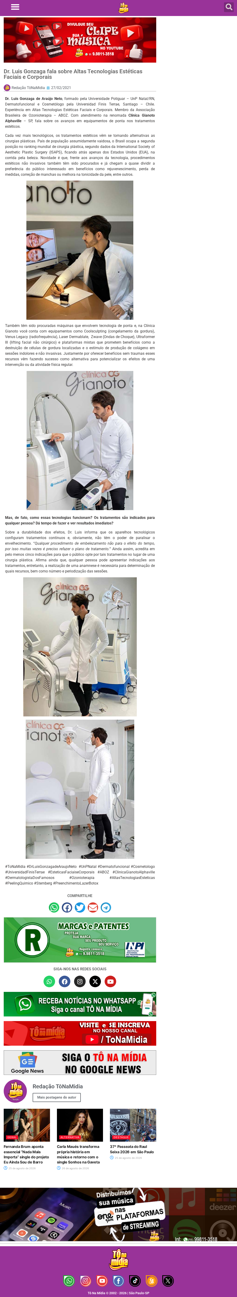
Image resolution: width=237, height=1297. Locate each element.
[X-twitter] (95, 981)
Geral (12, 1137)
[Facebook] (64, 981)
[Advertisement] (198, 51)
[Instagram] (80, 981)
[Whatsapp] (49, 981)
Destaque (121, 1137)
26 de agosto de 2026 (75, 1168)
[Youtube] (110, 981)
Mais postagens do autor (56, 1097)
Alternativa (70, 1137)
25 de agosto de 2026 (22, 1168)
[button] (15, 7)
